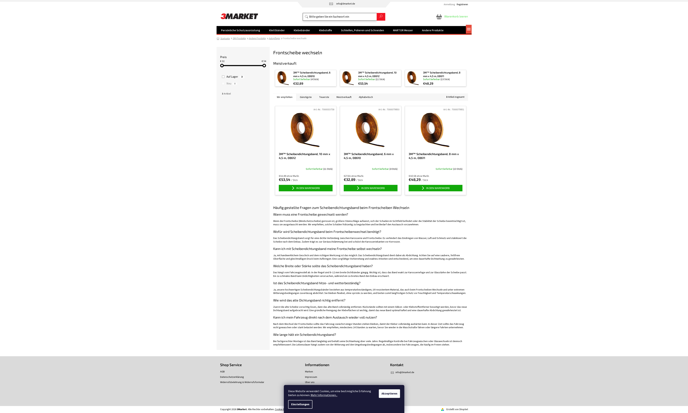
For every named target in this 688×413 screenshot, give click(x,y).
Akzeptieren (389, 394)
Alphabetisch (366, 97)
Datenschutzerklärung (232, 377)
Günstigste (306, 97)
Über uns (310, 382)
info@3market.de (405, 372)
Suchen (381, 17)
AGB (222, 371)
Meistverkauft (344, 97)
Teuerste (324, 97)
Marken (309, 371)
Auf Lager (234, 77)
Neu (230, 83)
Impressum (311, 377)
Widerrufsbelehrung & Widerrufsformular (242, 382)
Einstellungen (300, 404)
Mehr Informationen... (324, 395)
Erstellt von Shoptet (457, 409)
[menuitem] (241, 30)
